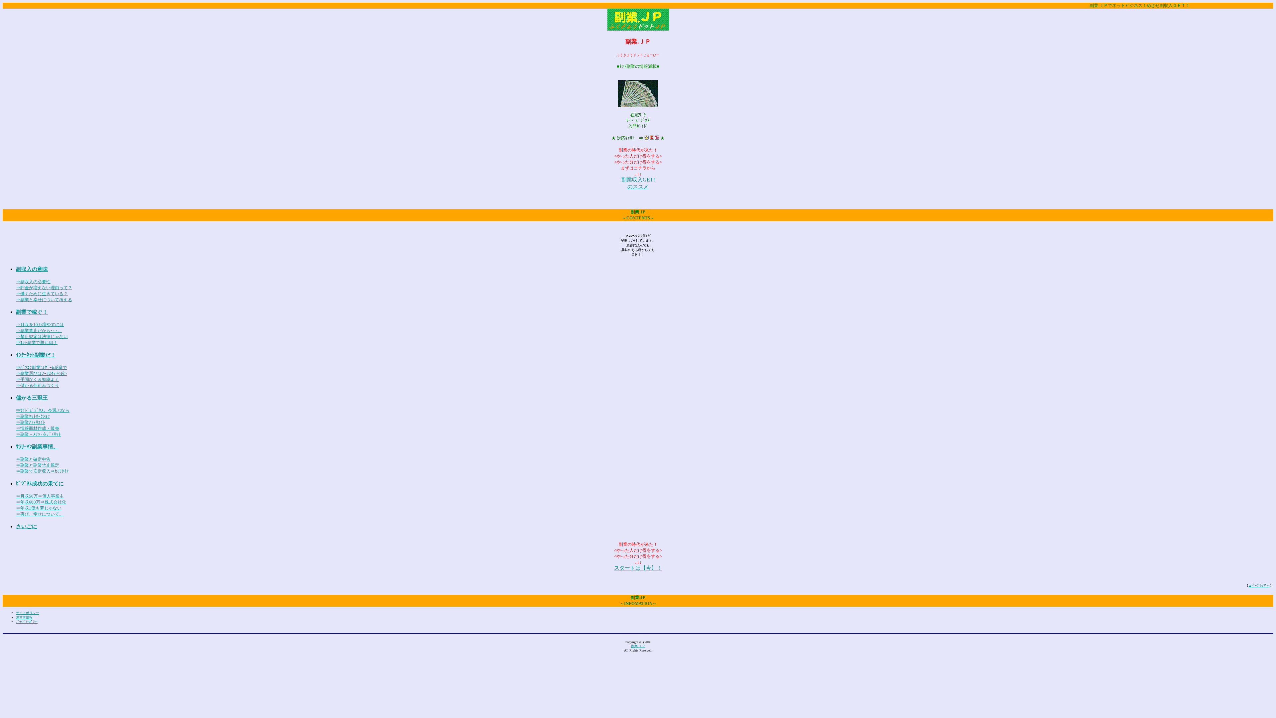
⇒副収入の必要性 (33, 281)
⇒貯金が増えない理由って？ (44, 287)
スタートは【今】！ (638, 568)
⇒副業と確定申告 (33, 459)
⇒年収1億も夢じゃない (38, 508)
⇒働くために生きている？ (42, 293)
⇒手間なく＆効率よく (37, 379)
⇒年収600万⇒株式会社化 (41, 502)
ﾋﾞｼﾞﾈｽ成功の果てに (40, 483)
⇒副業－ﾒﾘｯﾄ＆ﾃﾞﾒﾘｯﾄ (38, 434)
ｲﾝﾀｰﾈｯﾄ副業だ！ (36, 355)
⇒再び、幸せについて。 (39, 514)
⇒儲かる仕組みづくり (37, 385)
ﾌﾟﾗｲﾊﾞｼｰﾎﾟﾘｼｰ (27, 622)
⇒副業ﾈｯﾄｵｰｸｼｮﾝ (33, 416)
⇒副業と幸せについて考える (44, 299)
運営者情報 (24, 617)
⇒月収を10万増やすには (40, 324)
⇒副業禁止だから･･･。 (39, 330)
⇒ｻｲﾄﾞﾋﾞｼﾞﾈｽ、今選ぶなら (42, 410)
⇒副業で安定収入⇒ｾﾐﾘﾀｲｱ (42, 471)
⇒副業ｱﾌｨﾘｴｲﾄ (30, 422)
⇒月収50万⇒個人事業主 (40, 496)
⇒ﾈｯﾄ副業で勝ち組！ (36, 342)
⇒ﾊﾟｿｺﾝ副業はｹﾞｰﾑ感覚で (41, 367)
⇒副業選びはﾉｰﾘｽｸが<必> (41, 373)
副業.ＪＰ (638, 646)
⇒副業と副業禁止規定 (37, 465)
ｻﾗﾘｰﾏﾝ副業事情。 (37, 446)
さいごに (26, 526)
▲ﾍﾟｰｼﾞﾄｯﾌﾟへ (1259, 585)
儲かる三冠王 (32, 398)
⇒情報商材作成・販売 (37, 428)
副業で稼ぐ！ (32, 312)
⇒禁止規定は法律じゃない (42, 336)
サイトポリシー (27, 613)
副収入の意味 (32, 269)
